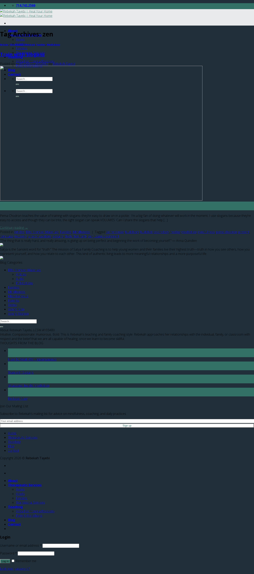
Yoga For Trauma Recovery (35, 61)
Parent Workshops (29, 515)
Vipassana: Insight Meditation (28, 385)
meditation (189, 232)
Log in (5, 561)
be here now (115, 232)
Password (8, 553)
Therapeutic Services (22, 437)
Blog (11, 446)
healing (175, 232)
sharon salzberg (39, 236)
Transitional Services (30, 502)
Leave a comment (106, 236)
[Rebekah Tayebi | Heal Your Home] (26, 13)
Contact (13, 450)
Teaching (14, 442)
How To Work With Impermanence (32, 359)
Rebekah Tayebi (64, 63)
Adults (20, 494)
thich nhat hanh (76, 236)
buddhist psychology (154, 232)
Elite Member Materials (22, 44)
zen (90, 236)
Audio (20, 278)
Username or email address (21, 545)
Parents (13, 300)
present (243, 232)
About (12, 433)
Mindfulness (53, 44)
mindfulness (206, 232)
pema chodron (226, 232)
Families (21, 48)
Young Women (18, 313)
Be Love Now (17, 398)
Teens (20, 39)
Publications (24, 283)
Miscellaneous (18, 296)
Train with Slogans (22, 54)
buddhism (132, 232)
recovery (20, 236)
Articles (4, 44)
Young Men (16, 309)
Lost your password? (15, 568)
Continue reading (14, 227)
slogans (57, 236)
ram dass (6, 236)
